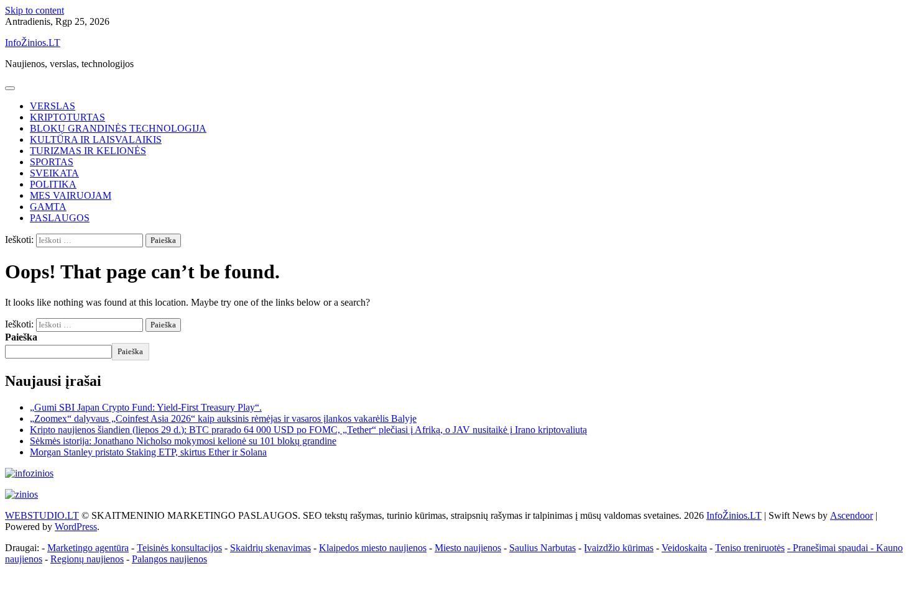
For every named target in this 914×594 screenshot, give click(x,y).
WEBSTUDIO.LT (42, 515)
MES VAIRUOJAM (70, 195)
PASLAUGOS (60, 217)
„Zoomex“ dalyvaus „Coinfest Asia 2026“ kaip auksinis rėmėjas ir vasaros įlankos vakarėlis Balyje (223, 418)
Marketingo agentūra (88, 547)
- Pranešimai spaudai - (831, 547)
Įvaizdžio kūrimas (618, 547)
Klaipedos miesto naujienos (373, 547)
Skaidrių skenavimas (270, 547)
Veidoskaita (684, 547)
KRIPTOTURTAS (67, 117)
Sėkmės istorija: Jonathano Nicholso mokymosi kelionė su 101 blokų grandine (183, 441)
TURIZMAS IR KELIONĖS (88, 150)
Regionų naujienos (87, 559)
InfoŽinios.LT (32, 42)
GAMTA (48, 206)
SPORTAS (51, 162)
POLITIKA (53, 184)
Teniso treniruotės (750, 547)
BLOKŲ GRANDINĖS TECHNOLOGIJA (118, 128)
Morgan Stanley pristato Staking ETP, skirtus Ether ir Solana (148, 452)
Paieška (21, 337)
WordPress (76, 526)
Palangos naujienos (169, 559)
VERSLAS (52, 106)
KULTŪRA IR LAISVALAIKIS (96, 139)
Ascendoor (851, 515)
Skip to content (34, 10)
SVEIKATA (54, 173)
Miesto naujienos (468, 547)
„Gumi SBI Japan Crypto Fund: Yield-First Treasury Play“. (146, 407)
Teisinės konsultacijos (179, 547)
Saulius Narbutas (542, 547)
